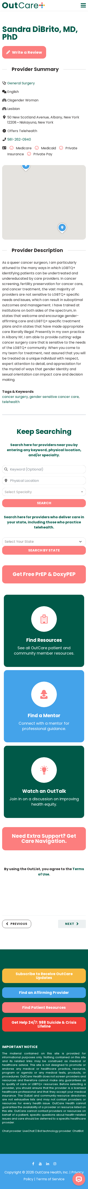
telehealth (11, 401)
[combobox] (44, 469)
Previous (18, 924)
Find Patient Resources (44, 1007)
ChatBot (78, 1131)
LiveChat (28, 1131)
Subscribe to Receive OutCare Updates (44, 975)
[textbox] (44, 492)
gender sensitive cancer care (54, 396)
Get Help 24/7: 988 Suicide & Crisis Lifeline (44, 1024)
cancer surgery (15, 396)
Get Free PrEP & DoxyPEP (44, 574)
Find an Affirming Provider (44, 992)
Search (44, 503)
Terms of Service (50, 1179)
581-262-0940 (19, 139)
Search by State (44, 550)
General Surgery (21, 83)
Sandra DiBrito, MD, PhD (40, 33)
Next (69, 924)
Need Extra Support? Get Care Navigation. (44, 838)
